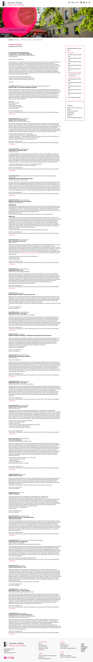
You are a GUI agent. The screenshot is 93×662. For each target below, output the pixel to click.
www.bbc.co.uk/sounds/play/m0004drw (29, 252)
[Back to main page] (46, 8)
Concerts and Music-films (37, 39)
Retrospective (16, 39)
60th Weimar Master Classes (26, 39)
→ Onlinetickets (12, 113)
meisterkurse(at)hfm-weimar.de (74, 117)
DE (76, 2)
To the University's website (74, 97)
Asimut (72, 2)
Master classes (72, 75)
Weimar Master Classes (16, 30)
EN (78, 2)
